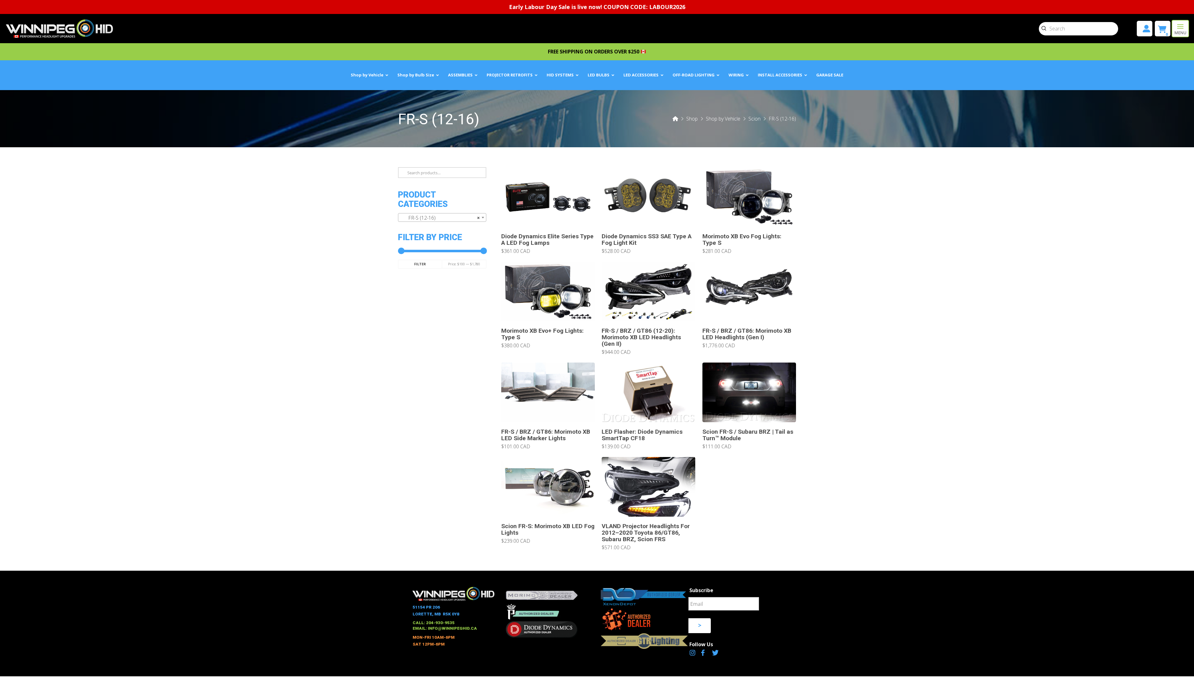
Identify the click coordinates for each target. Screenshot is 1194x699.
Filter (420, 264)
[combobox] (442, 217)
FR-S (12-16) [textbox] (440, 217)
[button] (1180, 28)
